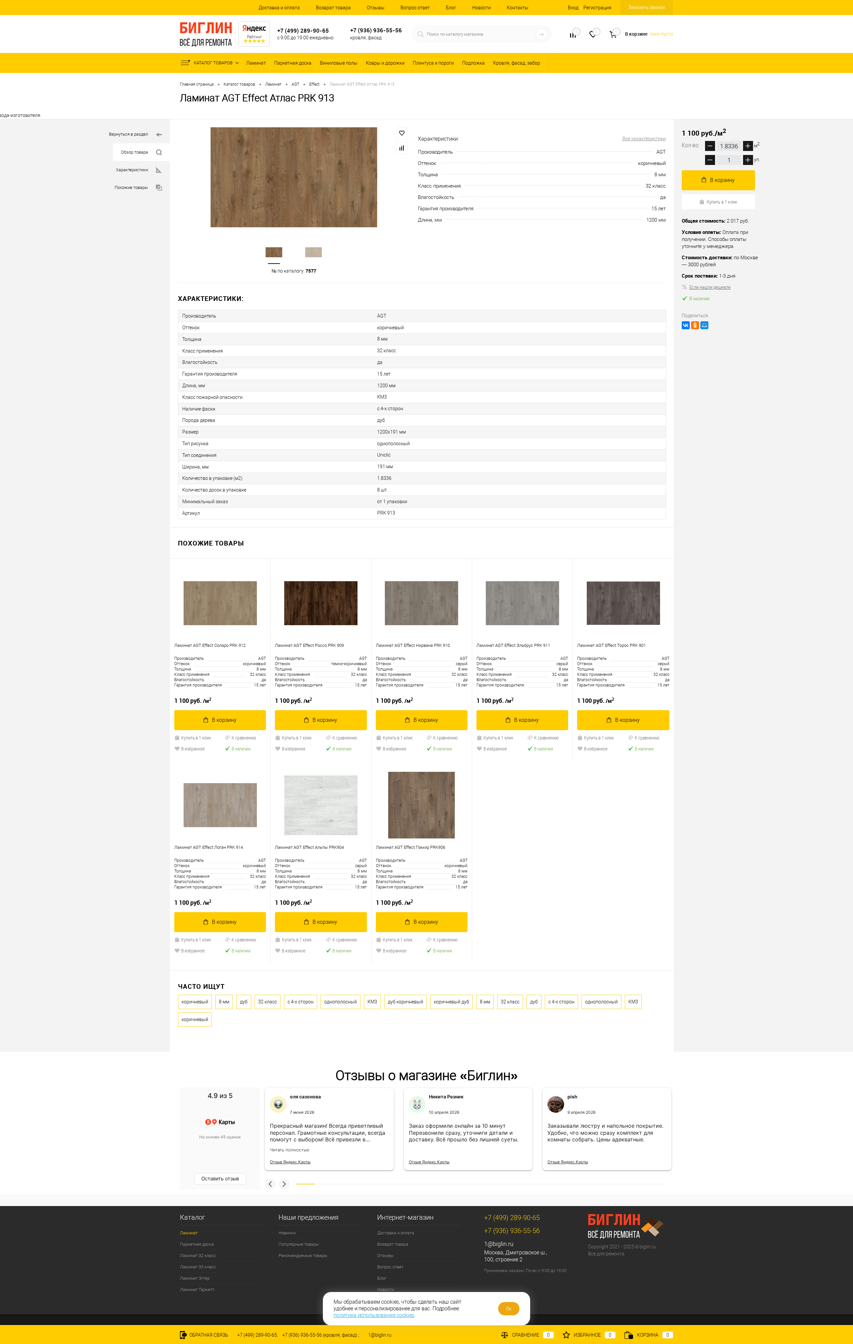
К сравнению (244, 737)
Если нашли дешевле (710, 287)
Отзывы (376, 7)
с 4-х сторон (301, 1001)
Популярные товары (299, 1244)
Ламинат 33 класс (198, 1266)
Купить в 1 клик (196, 737)
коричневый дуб (451, 1001)
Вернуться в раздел (128, 134)
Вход (573, 7)
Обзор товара (134, 152)
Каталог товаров (214, 62)
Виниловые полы (339, 63)
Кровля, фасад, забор (516, 63)
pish (572, 1096)
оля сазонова (305, 1096)
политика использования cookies (374, 1315)
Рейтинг (254, 37)
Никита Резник (446, 1096)
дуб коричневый (405, 1001)
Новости (481, 7)
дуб (244, 1001)
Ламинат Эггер (195, 1278)
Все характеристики (644, 138)
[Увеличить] (294, 177)
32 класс (267, 1001)
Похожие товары (131, 187)
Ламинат (256, 63)
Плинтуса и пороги (433, 63)
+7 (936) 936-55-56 (376, 30)
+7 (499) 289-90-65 (303, 30)
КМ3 (372, 1001)
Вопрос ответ (415, 7)
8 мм (224, 1001)
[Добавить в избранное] (402, 133)
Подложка (473, 63)
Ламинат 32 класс (198, 1255)
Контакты (517, 7)
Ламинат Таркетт (197, 1289)
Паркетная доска (293, 63)
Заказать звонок (646, 7)
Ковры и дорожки (385, 63)
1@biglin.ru (498, 1243)
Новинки (287, 1232)
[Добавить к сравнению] (402, 148)
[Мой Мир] (704, 325)
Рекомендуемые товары (303, 1255)
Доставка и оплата (279, 7)
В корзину (224, 720)
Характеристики (132, 169)
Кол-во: (691, 145)
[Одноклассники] (695, 325)
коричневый (195, 1001)
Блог (451, 7)
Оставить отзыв (220, 1178)
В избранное (193, 748)
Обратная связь (208, 1335)
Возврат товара (333, 7)
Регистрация (597, 7)
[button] (270, 1184)
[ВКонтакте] (686, 325)
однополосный (340, 1001)
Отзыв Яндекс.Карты (290, 1161)
